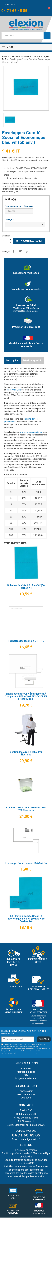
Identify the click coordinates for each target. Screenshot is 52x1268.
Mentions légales (26, 1071)
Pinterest (27, 251)
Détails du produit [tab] (32, 360)
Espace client (26, 1091)
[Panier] (47, 10)
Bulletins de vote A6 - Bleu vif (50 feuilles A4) (26, 586)
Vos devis (26, 1097)
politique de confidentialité (27, 1053)
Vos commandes (26, 1094)
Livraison (26, 1068)
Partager (14, 251)
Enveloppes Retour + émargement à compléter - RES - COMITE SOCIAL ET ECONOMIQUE (26, 696)
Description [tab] (12, 360)
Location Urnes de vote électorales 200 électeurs (26, 809)
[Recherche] (47, 35)
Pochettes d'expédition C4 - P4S (26, 641)
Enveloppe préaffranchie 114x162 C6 (26, 863)
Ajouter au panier (29, 240)
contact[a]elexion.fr (30, 1139)
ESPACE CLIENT (26, 1086)
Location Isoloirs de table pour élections (26, 753)
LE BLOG (26, 1145)
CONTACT (26, 1105)
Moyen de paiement (26, 1078)
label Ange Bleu (14, 390)
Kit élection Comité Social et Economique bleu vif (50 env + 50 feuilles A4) (26, 919)
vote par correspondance (30, 432)
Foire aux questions (26, 1150)
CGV (26, 1075)
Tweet (20, 251)
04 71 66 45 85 (14, 11)
